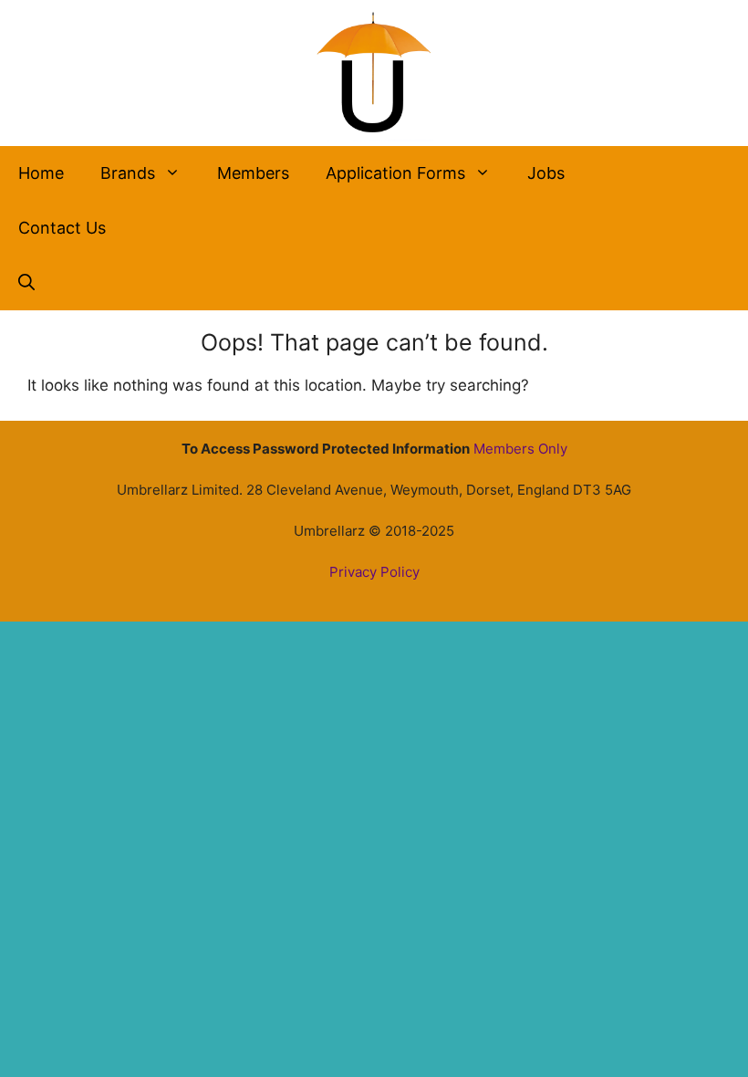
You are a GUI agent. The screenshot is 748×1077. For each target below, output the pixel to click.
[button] (26, 283)
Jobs (546, 173)
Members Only (520, 448)
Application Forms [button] (395, 173)
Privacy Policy (374, 571)
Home (41, 173)
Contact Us (62, 227)
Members (253, 173)
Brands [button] (127, 173)
